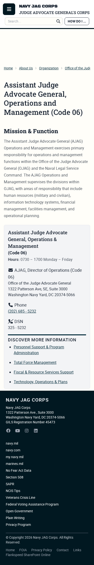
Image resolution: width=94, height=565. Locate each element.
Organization (49, 68)
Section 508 (14, 477)
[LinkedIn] (36, 430)
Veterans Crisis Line (20, 497)
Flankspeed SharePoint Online (28, 554)
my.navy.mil (14, 457)
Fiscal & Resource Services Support (44, 372)
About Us (26, 68)
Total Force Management (35, 362)
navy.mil (12, 443)
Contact (63, 550)
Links (77, 550)
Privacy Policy (42, 550)
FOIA (23, 550)
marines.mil (14, 463)
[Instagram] (26, 430)
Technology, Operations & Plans (40, 381)
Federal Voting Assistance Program (32, 504)
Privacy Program (18, 524)
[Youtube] (17, 430)
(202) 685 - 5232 (22, 311)
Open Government (19, 511)
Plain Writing (15, 517)
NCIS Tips (13, 490)
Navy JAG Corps (27, 399)
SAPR (10, 484)
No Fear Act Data (18, 470)
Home (8, 68)
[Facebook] (8, 430)
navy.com (13, 450)
